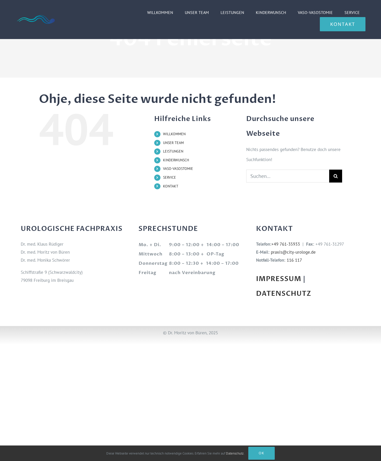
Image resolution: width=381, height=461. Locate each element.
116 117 (294, 260)
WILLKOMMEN (174, 134)
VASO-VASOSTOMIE (178, 168)
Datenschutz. (235, 453)
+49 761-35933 (285, 244)
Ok (261, 453)
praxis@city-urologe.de (293, 252)
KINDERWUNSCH (176, 160)
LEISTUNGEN (173, 151)
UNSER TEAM (173, 142)
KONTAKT (170, 186)
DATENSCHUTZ (283, 293)
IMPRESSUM (278, 279)
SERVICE (169, 177)
